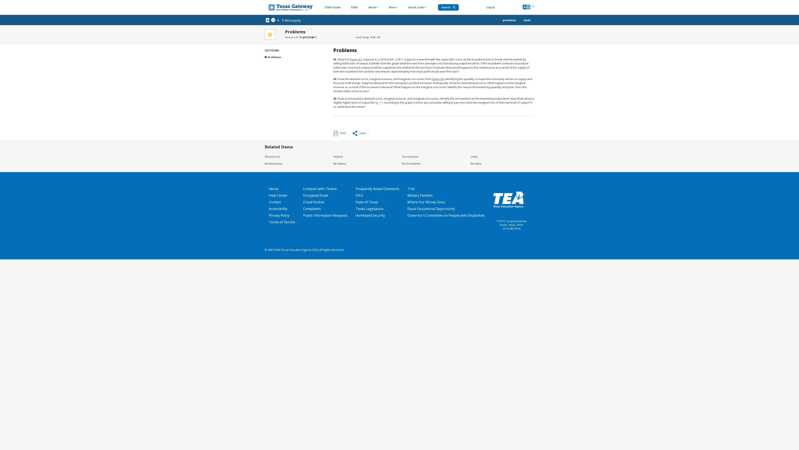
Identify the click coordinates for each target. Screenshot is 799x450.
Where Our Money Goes (426, 202)
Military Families (420, 195)
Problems (274, 57)
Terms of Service (282, 222)
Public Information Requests (325, 215)
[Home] (289, 7)
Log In (490, 7)
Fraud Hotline (313, 202)
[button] (528, 7)
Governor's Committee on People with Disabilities (446, 215)
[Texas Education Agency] (508, 199)
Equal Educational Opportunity (431, 208)
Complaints (312, 208)
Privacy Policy (279, 215)
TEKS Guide (332, 7)
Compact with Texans (320, 188)
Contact (275, 202)
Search (446, 7)
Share (362, 133)
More (392, 7)
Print (343, 133)
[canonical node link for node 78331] (268, 20)
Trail (411, 188)
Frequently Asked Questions (377, 188)
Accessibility (278, 208)
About (372, 7)
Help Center (278, 195)
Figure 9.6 (438, 79)
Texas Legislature (369, 208)
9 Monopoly (291, 20)
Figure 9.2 (356, 59)
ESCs (359, 195)
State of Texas (367, 202)
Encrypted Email (315, 195)
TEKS (354, 7)
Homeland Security (370, 215)
